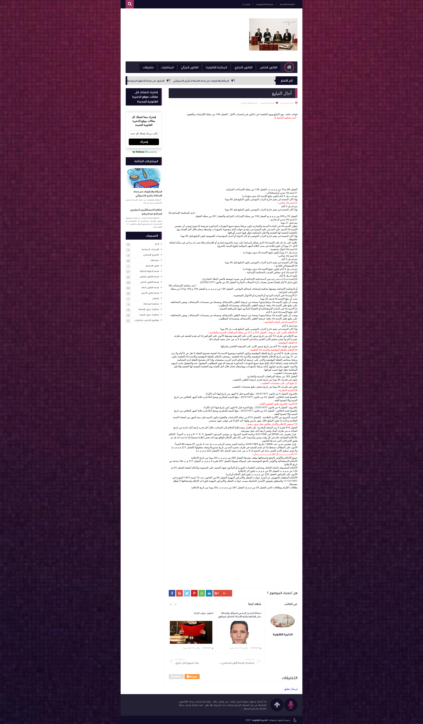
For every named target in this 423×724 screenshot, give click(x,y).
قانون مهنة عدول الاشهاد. (179, 81)
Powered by (152, 152)
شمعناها (155, 260)
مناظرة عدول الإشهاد (148, 309)
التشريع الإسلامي (151, 254)
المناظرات (167, 67)
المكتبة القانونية (216, 67)
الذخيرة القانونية (260, 720)
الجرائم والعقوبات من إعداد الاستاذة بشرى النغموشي (147, 193)
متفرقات (148, 67)
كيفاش (155, 298)
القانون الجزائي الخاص (144, 81)
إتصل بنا (246, 4)
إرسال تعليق (290, 689)
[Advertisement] (186, 35)
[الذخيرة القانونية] (273, 49)
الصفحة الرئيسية (287, 4)
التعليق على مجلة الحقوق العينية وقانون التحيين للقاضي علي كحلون (237, 81)
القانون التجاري (243, 67)
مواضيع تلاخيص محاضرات (146, 320)
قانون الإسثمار (152, 265)
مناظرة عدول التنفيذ (149, 314)
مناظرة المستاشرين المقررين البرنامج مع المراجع (146, 212)
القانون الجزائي (189, 67)
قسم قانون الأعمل (150, 293)
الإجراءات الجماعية (150, 249)
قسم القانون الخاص (149, 282)
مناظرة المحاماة (151, 304)
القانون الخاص (268, 67)
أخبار (157, 244)
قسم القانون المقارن (149, 276)
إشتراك (144, 141)
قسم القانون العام (150, 287)
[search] (130, 4)
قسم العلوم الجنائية (149, 271)
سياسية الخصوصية (264, 4)
